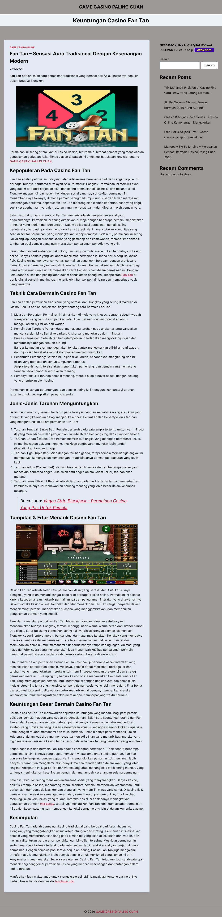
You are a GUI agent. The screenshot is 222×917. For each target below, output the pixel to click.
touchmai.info (64, 881)
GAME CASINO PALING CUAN (31, 161)
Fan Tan (127, 275)
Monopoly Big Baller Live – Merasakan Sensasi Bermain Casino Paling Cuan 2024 (190, 152)
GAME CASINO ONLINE (22, 47)
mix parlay (47, 803)
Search (164, 59)
